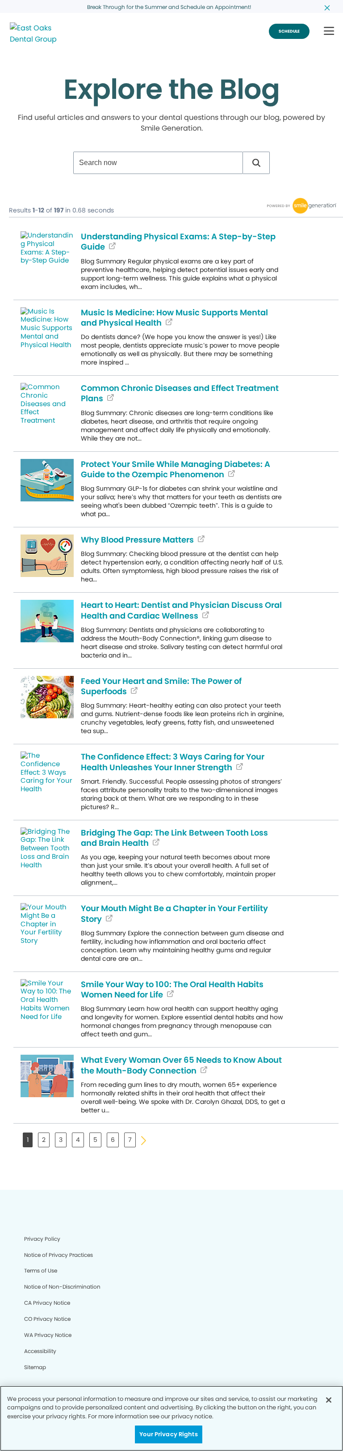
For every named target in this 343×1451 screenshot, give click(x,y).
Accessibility (40, 1351)
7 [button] (130, 1139)
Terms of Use (40, 1270)
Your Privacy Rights (168, 1434)
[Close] (329, 1400)
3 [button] (61, 1139)
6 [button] (113, 1139)
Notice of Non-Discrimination (62, 1286)
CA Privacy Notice (47, 1303)
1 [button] (28, 1139)
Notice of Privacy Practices (58, 1255)
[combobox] (158, 163)
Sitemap (35, 1367)
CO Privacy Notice (47, 1319)
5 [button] (95, 1139)
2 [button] (44, 1139)
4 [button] (78, 1139)
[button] (329, 31)
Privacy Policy (42, 1239)
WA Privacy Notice (47, 1335)
